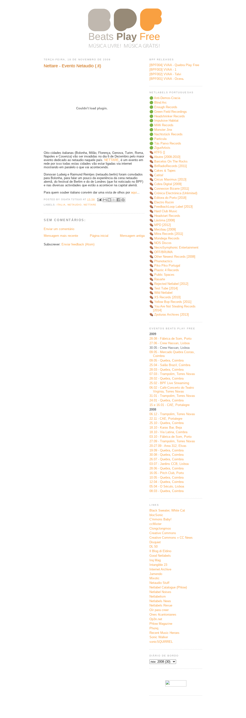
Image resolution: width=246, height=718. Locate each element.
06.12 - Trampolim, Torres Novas (172, 414)
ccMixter (155, 524)
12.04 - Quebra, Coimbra (166, 482)
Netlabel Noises (160, 592)
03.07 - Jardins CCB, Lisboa (169, 464)
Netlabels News (160, 601)
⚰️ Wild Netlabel (160, 292)
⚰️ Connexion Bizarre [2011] (169, 188)
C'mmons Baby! (160, 519)
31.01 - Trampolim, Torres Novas (172, 396)
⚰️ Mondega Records (164, 238)
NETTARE (111, 160)
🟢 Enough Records (163, 107)
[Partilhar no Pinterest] (123, 199)
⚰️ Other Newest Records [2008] (172, 256)
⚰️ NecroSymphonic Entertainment (173, 247)
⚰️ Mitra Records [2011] (166, 234)
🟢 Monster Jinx (160, 129)
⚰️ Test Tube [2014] (163, 288)
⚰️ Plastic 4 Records (164, 270)
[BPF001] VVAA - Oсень (166, 79)
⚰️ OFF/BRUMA (161, 252)
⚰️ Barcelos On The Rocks (168, 161)
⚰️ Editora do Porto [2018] (167, 198)
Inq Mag (155, 560)
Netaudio (75, 204)
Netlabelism (157, 596)
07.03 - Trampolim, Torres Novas (172, 374)
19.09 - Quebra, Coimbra (166, 450)
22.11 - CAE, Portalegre (165, 418)
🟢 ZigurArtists (159, 148)
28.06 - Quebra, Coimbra (166, 468)
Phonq (153, 628)
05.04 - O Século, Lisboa (166, 486)
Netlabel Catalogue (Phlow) (168, 587)
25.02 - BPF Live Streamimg (169, 383)
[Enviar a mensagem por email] (104, 199)
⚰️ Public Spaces (161, 274)
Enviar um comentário (59, 229)
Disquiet (155, 542)
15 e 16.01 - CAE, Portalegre (169, 405)
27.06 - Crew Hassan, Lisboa (169, 343)
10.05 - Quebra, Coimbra (166, 477)
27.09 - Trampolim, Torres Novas (172, 441)
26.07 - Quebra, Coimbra (166, 459)
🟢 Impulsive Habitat (163, 120)
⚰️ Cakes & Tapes (162, 170)
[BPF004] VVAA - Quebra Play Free (174, 65)
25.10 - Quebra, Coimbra (166, 423)
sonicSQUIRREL (161, 641)
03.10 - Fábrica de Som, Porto (170, 436)
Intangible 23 (158, 565)
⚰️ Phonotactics (160, 261)
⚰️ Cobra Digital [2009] (165, 184)
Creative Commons (162, 533)
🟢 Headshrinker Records (167, 116)
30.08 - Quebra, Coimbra (166, 454)
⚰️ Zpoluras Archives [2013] (169, 314)
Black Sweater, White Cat (167, 510)
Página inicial (99, 235)
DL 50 (153, 546)
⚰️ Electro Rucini (161, 202)
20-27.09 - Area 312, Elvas (167, 446)
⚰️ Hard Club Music (163, 211)
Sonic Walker (158, 637)
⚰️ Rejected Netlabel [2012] (168, 284)
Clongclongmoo (160, 528)
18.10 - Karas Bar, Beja (165, 427)
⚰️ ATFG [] (157, 152)
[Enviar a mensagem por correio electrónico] (99, 199)
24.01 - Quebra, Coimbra (166, 400)
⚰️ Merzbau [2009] (162, 229)
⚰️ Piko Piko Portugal (164, 265)
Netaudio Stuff (159, 583)
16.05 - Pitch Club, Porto (166, 473)
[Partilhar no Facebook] (118, 199)
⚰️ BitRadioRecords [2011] (168, 166)
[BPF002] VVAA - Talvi (165, 74)
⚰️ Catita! (156, 175)
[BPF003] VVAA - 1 (162, 69)
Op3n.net (155, 619)
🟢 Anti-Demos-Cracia (164, 98)
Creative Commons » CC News (171, 537)
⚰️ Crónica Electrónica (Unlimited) (173, 193)
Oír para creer (159, 610)
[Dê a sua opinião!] (109, 199)
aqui (134, 192)
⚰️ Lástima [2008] (162, 220)
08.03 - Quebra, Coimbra (166, 491)
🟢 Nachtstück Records (166, 134)
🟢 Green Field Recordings (168, 111)
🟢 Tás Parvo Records (165, 143)
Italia (61, 204)
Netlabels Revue (160, 605)
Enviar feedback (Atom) (78, 244)
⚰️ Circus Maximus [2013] (167, 179)
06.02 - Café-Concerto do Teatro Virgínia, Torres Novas (171, 389)
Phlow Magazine (160, 623)
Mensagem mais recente (61, 235)
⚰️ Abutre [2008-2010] (164, 157)
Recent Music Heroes (164, 633)
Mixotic (154, 578)
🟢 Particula (157, 139)
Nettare (90, 204)
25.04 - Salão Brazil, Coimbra (169, 365)
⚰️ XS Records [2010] (165, 297)
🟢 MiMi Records (161, 125)
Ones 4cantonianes (162, 614)
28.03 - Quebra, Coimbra (166, 369)
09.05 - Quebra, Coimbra (166, 360)
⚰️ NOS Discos (160, 243)
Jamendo (155, 574)
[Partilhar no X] (113, 199)
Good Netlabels (160, 555)
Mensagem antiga (132, 235)
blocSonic (156, 515)
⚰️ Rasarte (157, 279)
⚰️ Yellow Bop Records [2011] (170, 302)
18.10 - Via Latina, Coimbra (168, 432)
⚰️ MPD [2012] (160, 225)
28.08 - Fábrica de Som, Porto (170, 338)
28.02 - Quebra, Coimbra (166, 378)
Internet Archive (160, 569)
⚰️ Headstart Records (164, 216)
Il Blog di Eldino (160, 551)
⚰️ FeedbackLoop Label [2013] (171, 206)
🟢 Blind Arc (158, 102)
